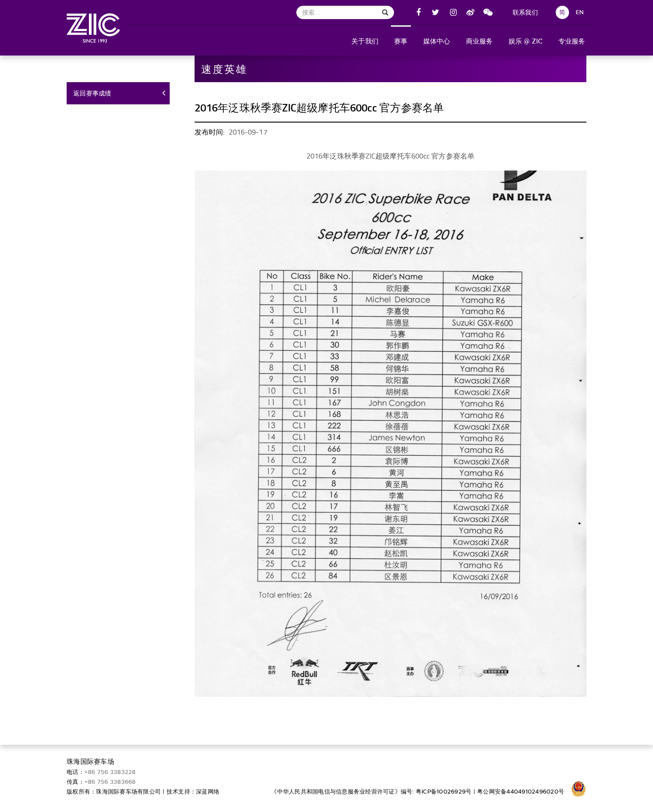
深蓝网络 (207, 791)
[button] (365, 40)
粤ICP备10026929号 (444, 791)
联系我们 (525, 12)
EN (580, 12)
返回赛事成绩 (92, 93)
